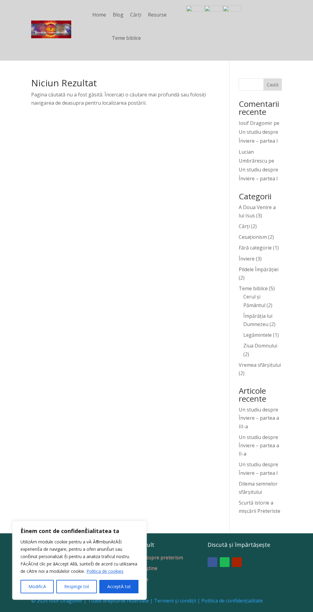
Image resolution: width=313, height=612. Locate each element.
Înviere (247, 258)
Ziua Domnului (260, 345)
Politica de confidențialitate (232, 600)
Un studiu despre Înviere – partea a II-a (259, 445)
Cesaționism (253, 237)
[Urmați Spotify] (225, 562)
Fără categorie (255, 247)
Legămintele (257, 335)
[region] (79, 560)
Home (99, 14)
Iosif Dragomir (255, 123)
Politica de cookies (105, 571)
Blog (118, 14)
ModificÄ (37, 586)
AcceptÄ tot (119, 586)
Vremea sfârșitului (260, 365)
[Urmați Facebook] (212, 562)
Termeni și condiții (175, 600)
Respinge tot (76, 586)
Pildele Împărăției (258, 269)
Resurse (157, 14)
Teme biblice (126, 38)
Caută (272, 85)
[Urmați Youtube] (237, 562)
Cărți (135, 14)
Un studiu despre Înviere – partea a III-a (259, 418)
